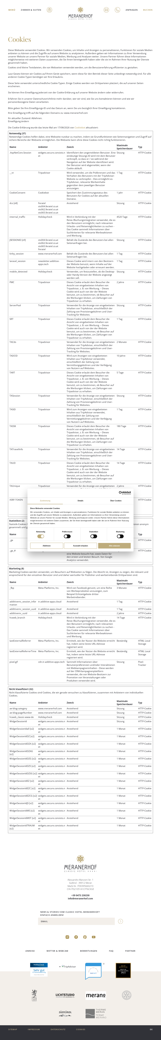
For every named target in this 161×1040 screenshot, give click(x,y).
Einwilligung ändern (18, 121)
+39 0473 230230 (80, 895)
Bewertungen (88, 951)
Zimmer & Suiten (31, 9)
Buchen (148, 9)
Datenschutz (58, 1029)
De (151, 1029)
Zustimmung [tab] (45, 501)
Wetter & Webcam (57, 951)
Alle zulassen (114, 546)
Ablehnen (47, 546)
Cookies (80, 1029)
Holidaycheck (45, 216)
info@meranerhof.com (80, 898)
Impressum (34, 1029)
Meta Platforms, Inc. (48, 587)
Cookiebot (80, 127)
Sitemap (12, 1029)
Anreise (30, 951)
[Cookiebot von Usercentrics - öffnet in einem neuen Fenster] (120, 493)
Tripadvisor (44, 172)
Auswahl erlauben (80, 546)
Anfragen (132, 9)
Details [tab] (80, 501)
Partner (130, 951)
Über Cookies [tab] (116, 501)
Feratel (42, 203)
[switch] (67, 536)
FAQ (111, 951)
